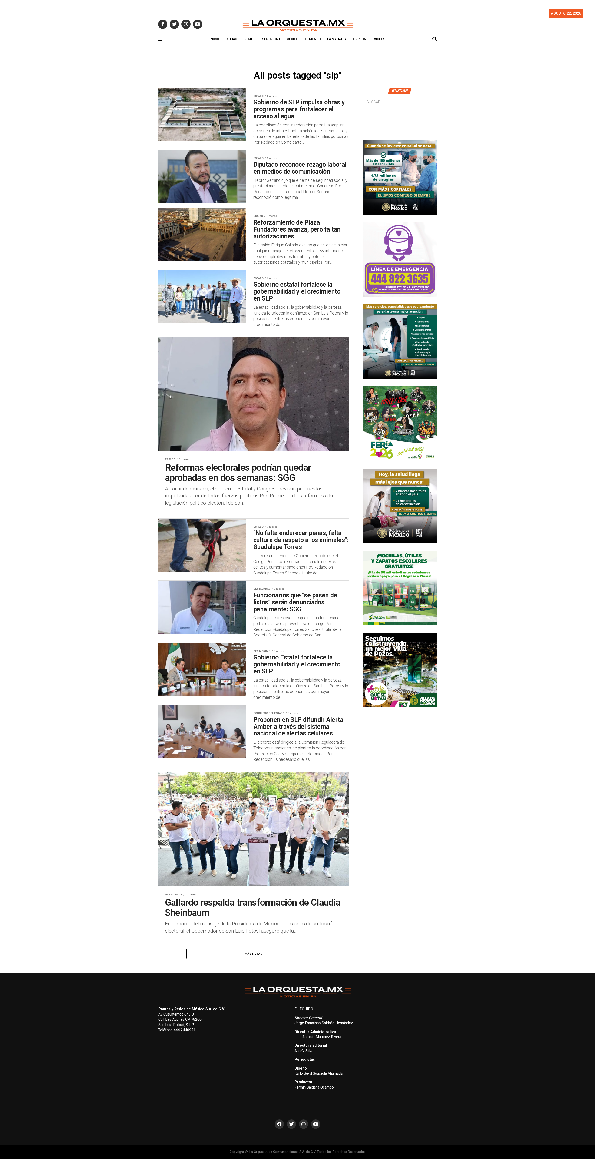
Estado (250, 39)
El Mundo (313, 39)
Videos (379, 39)
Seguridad (271, 39)
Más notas (253, 953)
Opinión (359, 39)
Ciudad (231, 39)
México (292, 39)
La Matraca (337, 39)
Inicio (214, 39)
